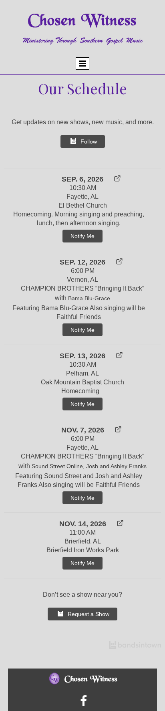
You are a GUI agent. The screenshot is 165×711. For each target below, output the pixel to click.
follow (88, 141)
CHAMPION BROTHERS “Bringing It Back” (82, 288)
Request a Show (88, 614)
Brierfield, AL (82, 541)
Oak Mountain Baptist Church (82, 382)
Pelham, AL (82, 373)
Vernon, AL (82, 279)
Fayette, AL (82, 196)
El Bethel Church (82, 205)
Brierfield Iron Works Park (82, 550)
